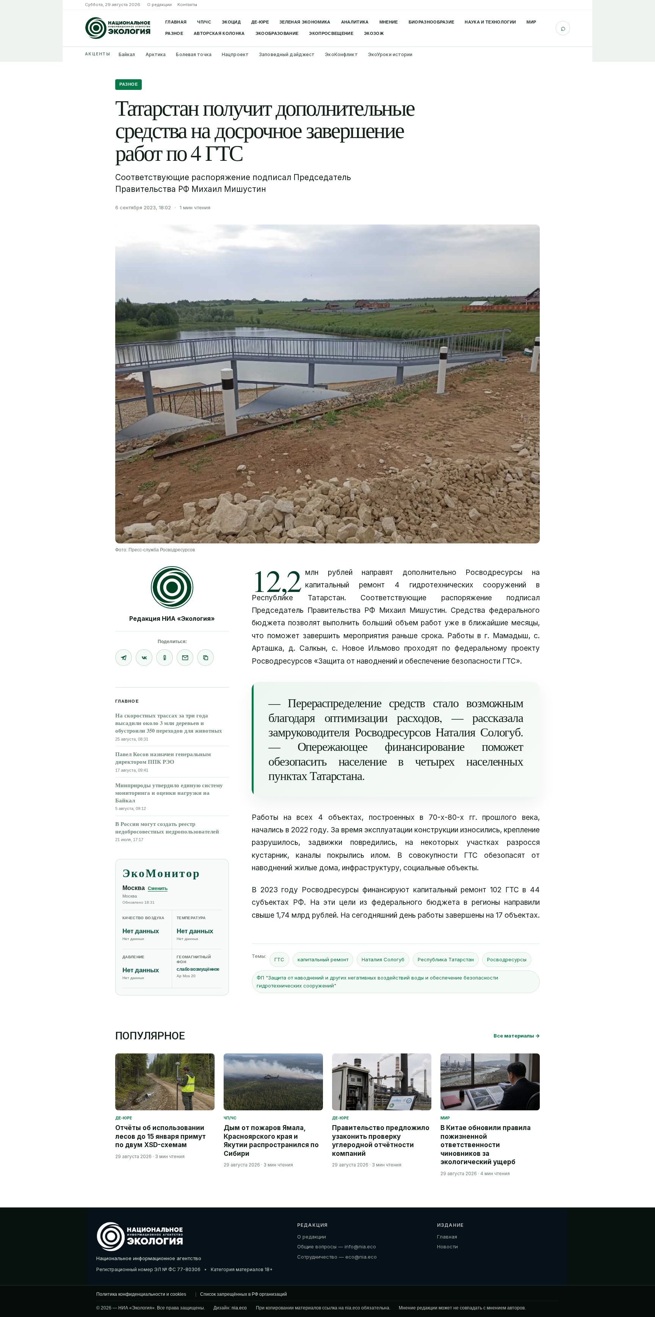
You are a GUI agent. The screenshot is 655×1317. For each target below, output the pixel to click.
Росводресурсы (507, 959)
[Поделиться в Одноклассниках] (164, 657)
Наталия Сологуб (383, 959)
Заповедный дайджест (287, 54)
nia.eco (239, 1308)
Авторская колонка (219, 33)
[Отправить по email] (185, 657)
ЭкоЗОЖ (374, 33)
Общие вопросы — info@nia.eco (336, 1246)
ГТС (279, 959)
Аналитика (355, 22)
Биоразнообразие (431, 22)
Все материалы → (517, 1036)
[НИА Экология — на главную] (118, 28)
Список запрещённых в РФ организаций (243, 1294)
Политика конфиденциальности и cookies (141, 1294)
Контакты (187, 4)
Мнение (388, 22)
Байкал (127, 54)
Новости (447, 1246)
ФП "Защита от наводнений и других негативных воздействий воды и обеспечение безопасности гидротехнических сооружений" (377, 982)
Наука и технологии (490, 22)
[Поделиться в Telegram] (123, 657)
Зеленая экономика (305, 22)
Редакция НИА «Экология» (172, 618)
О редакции (159, 4)
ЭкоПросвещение (331, 33)
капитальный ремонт (323, 959)
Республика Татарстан (446, 959)
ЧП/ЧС (204, 22)
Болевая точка (194, 54)
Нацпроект (235, 54)
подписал (523, 597)
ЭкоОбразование (277, 33)
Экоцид (231, 22)
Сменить (158, 888)
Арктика (156, 54)
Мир (531, 22)
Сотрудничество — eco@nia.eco (337, 1256)
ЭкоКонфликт (341, 54)
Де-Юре (260, 22)
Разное (174, 33)
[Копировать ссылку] (205, 657)
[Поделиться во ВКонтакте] (144, 657)
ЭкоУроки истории (390, 54)
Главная (175, 22)
